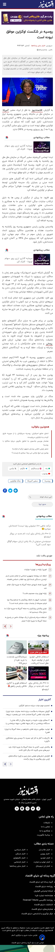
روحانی (49, 343)
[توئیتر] (10, 490)
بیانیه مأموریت (43, 835)
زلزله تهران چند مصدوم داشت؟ (35, 593)
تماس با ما (45, 826)
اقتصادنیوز (37, 110)
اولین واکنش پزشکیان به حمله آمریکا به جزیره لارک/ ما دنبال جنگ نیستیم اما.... (25, 610)
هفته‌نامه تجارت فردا (44, 895)
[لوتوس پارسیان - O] (27, 948)
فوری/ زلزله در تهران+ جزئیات (35, 569)
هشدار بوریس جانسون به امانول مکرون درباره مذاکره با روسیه (25, 443)
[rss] (17, 808)
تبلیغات (46, 822)
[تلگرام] (16, 490)
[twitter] (33, 808)
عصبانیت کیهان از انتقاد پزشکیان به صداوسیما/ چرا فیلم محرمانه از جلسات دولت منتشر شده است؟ (27, 602)
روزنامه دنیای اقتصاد (44, 886)
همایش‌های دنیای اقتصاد (42, 909)
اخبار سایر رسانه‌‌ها (17, 866)
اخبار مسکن (20, 853)
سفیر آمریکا (32, 481)
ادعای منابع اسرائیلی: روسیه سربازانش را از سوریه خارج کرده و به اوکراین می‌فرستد (25, 435)
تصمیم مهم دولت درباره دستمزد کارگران (34, 705)
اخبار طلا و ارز (44, 849)
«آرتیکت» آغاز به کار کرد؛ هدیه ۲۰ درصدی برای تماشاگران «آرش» (28, 740)
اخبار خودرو (45, 858)
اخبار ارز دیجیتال (43, 866)
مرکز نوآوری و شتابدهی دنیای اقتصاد (37, 913)
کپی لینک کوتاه (46, 497)
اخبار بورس (45, 853)
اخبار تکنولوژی (19, 858)
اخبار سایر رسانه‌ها (38, 45)
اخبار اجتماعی (19, 862)
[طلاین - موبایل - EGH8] (27, 18)
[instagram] (27, 808)
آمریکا (6, 110)
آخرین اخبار (44, 699)
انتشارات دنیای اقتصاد (43, 904)
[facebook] (38, 808)
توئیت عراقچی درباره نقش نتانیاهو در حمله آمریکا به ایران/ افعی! (27, 731)
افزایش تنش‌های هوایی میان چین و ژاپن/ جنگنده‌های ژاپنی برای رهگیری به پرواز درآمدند (29, 757)
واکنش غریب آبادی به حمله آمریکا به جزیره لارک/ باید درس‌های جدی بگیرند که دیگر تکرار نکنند (29, 749)
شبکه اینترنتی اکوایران (43, 891)
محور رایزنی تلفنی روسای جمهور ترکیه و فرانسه (30, 449)
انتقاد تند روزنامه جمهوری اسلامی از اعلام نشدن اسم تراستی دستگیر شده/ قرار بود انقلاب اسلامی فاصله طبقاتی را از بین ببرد (26, 578)
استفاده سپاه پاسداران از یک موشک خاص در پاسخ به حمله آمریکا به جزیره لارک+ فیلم (26, 619)
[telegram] (22, 808)
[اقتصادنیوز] (27, 791)
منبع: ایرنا (42, 504)
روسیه (47, 481)
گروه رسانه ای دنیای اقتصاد (41, 882)
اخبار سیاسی (19, 849)
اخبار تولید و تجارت (42, 862)
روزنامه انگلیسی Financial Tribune (38, 900)
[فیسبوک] (5, 490)
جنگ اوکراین (15, 481)
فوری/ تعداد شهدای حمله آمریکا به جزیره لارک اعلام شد (27, 586)
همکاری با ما (44, 831)
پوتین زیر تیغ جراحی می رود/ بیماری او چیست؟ (30, 453)
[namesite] (46, 4)
